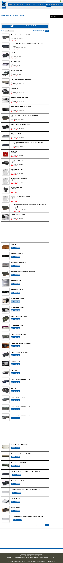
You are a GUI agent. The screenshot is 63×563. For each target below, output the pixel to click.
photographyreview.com (39, 561)
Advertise (23, 554)
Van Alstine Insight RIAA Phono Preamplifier (23, 271)
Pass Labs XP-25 (15, 361)
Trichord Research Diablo (18, 214)
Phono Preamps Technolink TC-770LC (21, 453)
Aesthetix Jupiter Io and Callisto (19, 97)
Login (28, 1)
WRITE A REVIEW (15, 247)
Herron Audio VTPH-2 (17, 253)
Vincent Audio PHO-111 (17, 289)
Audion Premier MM (16, 70)
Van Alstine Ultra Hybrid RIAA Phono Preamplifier (24, 115)
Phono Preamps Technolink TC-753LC (21, 406)
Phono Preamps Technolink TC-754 (20, 415)
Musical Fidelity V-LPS (17, 169)
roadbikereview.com (19, 561)
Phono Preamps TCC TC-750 (18, 480)
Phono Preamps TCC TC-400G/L (19, 316)
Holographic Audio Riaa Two (18, 262)
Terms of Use (30, 554)
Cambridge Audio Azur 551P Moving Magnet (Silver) (26, 489)
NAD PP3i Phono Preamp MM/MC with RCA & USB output (28, 43)
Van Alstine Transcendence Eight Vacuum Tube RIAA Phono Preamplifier (30, 205)
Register (32, 1)
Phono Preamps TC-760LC (18, 397)
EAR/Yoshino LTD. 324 (17, 325)
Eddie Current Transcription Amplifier (21, 343)
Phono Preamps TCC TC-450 (18, 334)
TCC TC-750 (14, 52)
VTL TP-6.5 (14, 370)
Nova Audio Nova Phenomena (19, 178)
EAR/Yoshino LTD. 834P (17, 298)
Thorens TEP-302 (15, 498)
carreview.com (28, 561)
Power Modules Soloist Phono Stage (21, 106)
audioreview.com (51, 561)
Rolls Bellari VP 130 (16, 151)
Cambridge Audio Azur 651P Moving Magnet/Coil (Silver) (28, 516)
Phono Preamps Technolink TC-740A (21, 124)
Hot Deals (53, 16)
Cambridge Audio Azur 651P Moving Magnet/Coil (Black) (28, 142)
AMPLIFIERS (11, 6)
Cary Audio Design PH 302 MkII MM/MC (21, 79)
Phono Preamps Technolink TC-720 (20, 34)
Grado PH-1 (14, 244)
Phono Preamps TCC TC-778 (18, 462)
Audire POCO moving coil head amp (20, 196)
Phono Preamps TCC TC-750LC (19, 352)
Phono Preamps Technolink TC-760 (20, 379)
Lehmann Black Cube (16, 187)
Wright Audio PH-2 (16, 507)
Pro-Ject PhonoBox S (17, 160)
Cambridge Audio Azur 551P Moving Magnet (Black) (26, 471)
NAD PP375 (14, 388)
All (11, 25)
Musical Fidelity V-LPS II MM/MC (19, 445)
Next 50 (46, 30)
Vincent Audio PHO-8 (16, 280)
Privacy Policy (38, 554)
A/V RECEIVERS (42, 6)
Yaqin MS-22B (14, 88)
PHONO (49, 6)
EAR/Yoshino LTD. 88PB (17, 307)
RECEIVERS (33, 6)
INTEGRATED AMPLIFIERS (22, 6)
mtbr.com (10, 561)
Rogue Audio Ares (16, 133)
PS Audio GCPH (15, 61)
